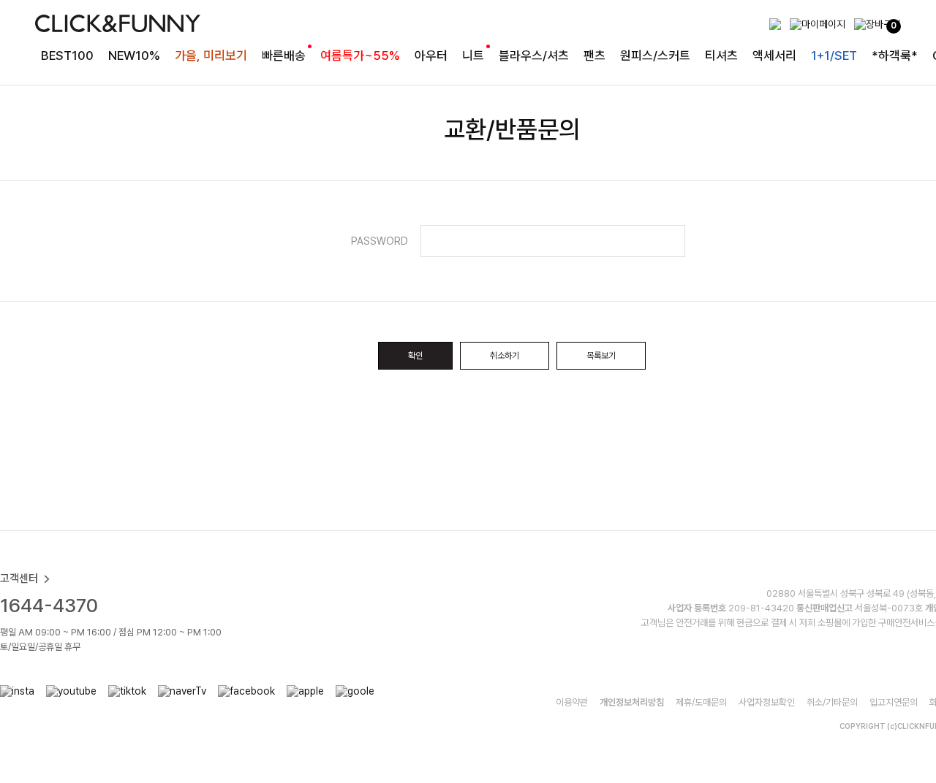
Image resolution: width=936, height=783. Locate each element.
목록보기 (601, 356)
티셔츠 (721, 55)
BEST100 (67, 55)
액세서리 (774, 55)
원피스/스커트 (655, 55)
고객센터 (19, 578)
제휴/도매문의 (701, 702)
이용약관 (572, 702)
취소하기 (504, 356)
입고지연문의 (893, 702)
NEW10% (134, 55)
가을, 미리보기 (211, 55)
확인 (415, 356)
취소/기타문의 (832, 702)
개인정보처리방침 (632, 702)
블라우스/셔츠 (534, 55)
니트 (473, 55)
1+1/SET (834, 55)
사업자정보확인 (767, 702)
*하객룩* (895, 55)
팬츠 (594, 55)
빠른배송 (284, 55)
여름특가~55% (360, 55)
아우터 (431, 55)
